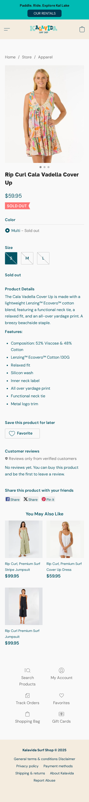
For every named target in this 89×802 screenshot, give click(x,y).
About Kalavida (62, 773)
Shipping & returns (30, 773)
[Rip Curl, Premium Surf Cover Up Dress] (65, 539)
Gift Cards (61, 721)
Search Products (27, 681)
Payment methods (58, 766)
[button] (44, 13)
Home (10, 57)
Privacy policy (27, 766)
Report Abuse (44, 780)
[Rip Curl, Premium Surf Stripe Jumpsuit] (24, 539)
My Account (61, 677)
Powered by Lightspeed (45, 788)
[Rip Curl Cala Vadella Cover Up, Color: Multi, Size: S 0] (44, 114)
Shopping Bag (27, 721)
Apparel (45, 57)
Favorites (61, 702)
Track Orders (27, 702)
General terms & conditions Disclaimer (44, 759)
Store (27, 57)
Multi (25, 230)
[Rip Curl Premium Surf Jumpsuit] (24, 606)
